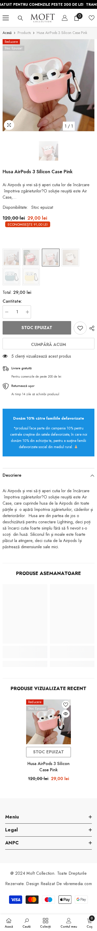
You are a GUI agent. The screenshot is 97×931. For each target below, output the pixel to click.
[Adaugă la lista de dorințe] (80, 328)
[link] (25, 652)
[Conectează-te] (65, 18)
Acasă (7, 32)
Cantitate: (12, 301)
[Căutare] (20, 18)
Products (24, 32)
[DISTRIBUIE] (90, 328)
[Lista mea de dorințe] (91, 18)
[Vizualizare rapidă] (66, 714)
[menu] (6, 18)
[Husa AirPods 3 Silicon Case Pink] (48, 721)
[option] (48, 85)
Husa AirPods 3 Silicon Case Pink (48, 767)
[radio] (11, 257)
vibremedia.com (77, 884)
